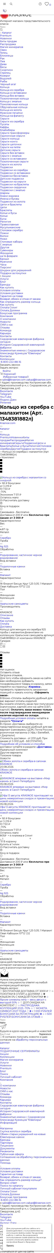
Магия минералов (11, 1059)
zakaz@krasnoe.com (38, 379)
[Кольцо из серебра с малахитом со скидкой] (27, 480)
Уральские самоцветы (14, 603)
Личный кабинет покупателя (18, 1188)
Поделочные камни (12, 566)
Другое (15, 448)
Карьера (5, 1099)
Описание (6, 615)
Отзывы (5, 618)
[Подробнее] (1, 775)
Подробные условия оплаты (18, 718)
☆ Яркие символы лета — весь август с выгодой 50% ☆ (24, 999)
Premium (5, 437)
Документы (7, 1148)
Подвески (30, 443)
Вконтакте (6, 391)
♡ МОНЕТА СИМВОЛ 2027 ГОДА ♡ (23, 1010)
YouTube (5, 396)
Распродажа (18, 440)
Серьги (19, 443)
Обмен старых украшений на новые (23, 1134)
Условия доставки (11, 1171)
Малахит (5, 575)
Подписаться (45, 1034)
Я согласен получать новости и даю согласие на (24, 1039)
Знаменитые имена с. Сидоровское (22, 1117)
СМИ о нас (6, 1091)
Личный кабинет (11, 1077)
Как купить (7, 620)
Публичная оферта (12, 1154)
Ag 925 (4, 546)
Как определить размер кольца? (21, 1180)
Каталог (5, 1048)
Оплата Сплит (8, 1191)
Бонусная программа (13, 1197)
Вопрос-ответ (8, 1182)
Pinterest (5, 402)
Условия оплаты (10, 1168)
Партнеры (6, 1142)
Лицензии (7, 1145)
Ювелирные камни (12, 1137)
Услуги (4, 1062)
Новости (5, 1088)
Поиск (4, 1074)
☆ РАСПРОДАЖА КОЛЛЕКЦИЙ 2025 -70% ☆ (19, 1007)
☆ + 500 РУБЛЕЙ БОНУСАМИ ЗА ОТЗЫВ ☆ (26, 1015)
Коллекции (7, 1056)
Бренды (5, 1140)
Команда (5, 1097)
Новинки (17, 437)
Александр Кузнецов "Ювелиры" (21, 1119)
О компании (8, 1085)
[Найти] (1, 29)
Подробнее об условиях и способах (22, 744)
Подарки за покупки (33, 448)
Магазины (6, 1128)
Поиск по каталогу (11, 1185)
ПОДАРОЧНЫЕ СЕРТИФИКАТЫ (20, 1051)
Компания (6, 1079)
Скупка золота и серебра (15, 1131)
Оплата (4, 623)
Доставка (6, 626)
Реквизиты (7, 1151)
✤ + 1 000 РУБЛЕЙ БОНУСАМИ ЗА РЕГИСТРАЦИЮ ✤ (26, 1012)
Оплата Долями (10, 1194)
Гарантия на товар (11, 1174)
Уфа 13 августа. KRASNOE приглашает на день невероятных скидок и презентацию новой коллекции (27, 810)
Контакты (6, 1102)
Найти (2, 1023)
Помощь (5, 1162)
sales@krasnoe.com (14, 379)
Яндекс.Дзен (8, 399)
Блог (3, 1071)
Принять (10, 1246)
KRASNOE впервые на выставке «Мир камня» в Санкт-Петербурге (24, 788)
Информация (8, 1122)
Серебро (5, 537)
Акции (4, 1054)
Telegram (6, 394)
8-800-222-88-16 (11, 362)
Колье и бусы (20, 446)
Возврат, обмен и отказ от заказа (20, 1177)
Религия (34, 446)
